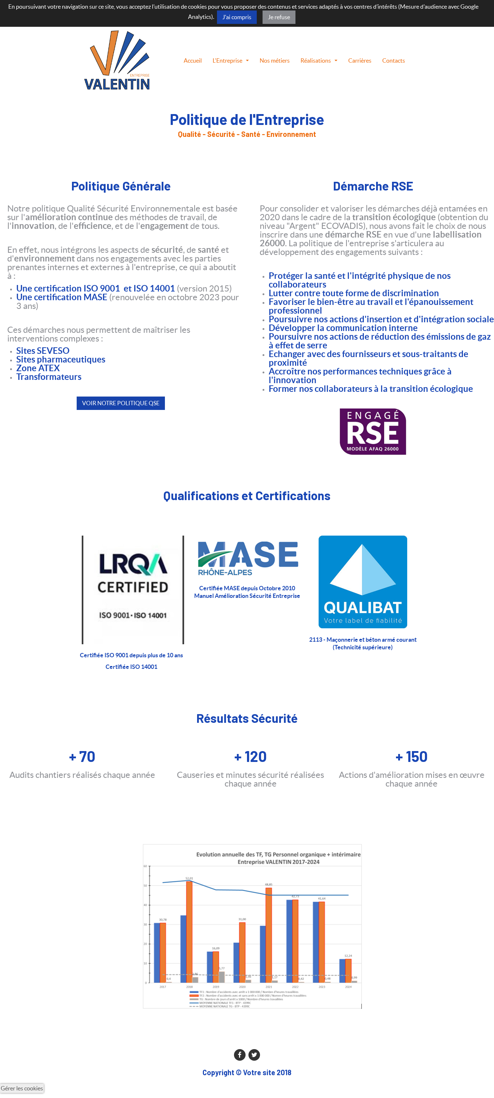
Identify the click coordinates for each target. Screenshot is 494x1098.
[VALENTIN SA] (116, 59)
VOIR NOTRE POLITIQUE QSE (120, 403)
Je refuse (279, 17)
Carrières (359, 60)
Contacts (393, 60)
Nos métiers (275, 60)
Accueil (193, 60)
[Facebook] (240, 1054)
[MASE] (247, 556)
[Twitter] (254, 1054)
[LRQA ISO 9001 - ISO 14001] (131, 590)
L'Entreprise (227, 60)
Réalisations (316, 60)
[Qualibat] (363, 581)
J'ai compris (236, 17)
